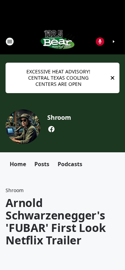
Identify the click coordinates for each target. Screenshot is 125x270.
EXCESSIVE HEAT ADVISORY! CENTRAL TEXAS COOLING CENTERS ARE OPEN (58, 77)
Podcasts (70, 164)
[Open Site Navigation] (10, 41)
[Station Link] (58, 41)
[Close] (112, 78)
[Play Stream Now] (113, 41)
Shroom (59, 117)
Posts (41, 164)
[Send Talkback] (100, 41)
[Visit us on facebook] (51, 129)
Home (18, 164)
